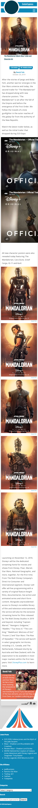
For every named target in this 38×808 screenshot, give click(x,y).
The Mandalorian (26, 67)
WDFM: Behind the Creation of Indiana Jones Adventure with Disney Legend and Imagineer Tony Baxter (20, 753)
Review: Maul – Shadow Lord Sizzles (18, 748)
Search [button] (23, 799)
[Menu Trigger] (34, 10)
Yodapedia (8, 778)
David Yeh (20, 72)
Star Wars (14, 67)
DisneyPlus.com (19, 662)
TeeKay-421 (9, 774)
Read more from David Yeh (25, 698)
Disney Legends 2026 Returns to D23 (18, 758)
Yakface (7, 776)
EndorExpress (27, 4)
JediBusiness (9, 769)
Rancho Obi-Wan (11, 771)
